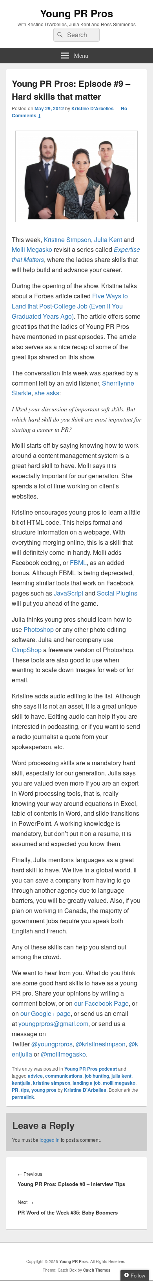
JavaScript (69, 592)
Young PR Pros (76, 13)
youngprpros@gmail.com (53, 1023)
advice (35, 1075)
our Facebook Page (101, 1003)
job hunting (97, 1075)
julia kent (121, 1075)
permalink (23, 1096)
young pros (43, 1089)
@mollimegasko (63, 1054)
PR (15, 1089)
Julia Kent (108, 239)
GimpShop (27, 649)
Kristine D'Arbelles (92, 108)
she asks (47, 392)
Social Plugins (117, 592)
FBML (78, 562)
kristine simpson (51, 1082)
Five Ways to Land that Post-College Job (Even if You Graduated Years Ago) (70, 306)
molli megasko (119, 1082)
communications (63, 1075)
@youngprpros (52, 1043)
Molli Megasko (32, 249)
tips (25, 1089)
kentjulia (21, 1082)
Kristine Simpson (67, 239)
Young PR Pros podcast (90, 1068)
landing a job (86, 1082)
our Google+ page (45, 1013)
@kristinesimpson (101, 1043)
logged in (50, 1139)
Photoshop (39, 629)
